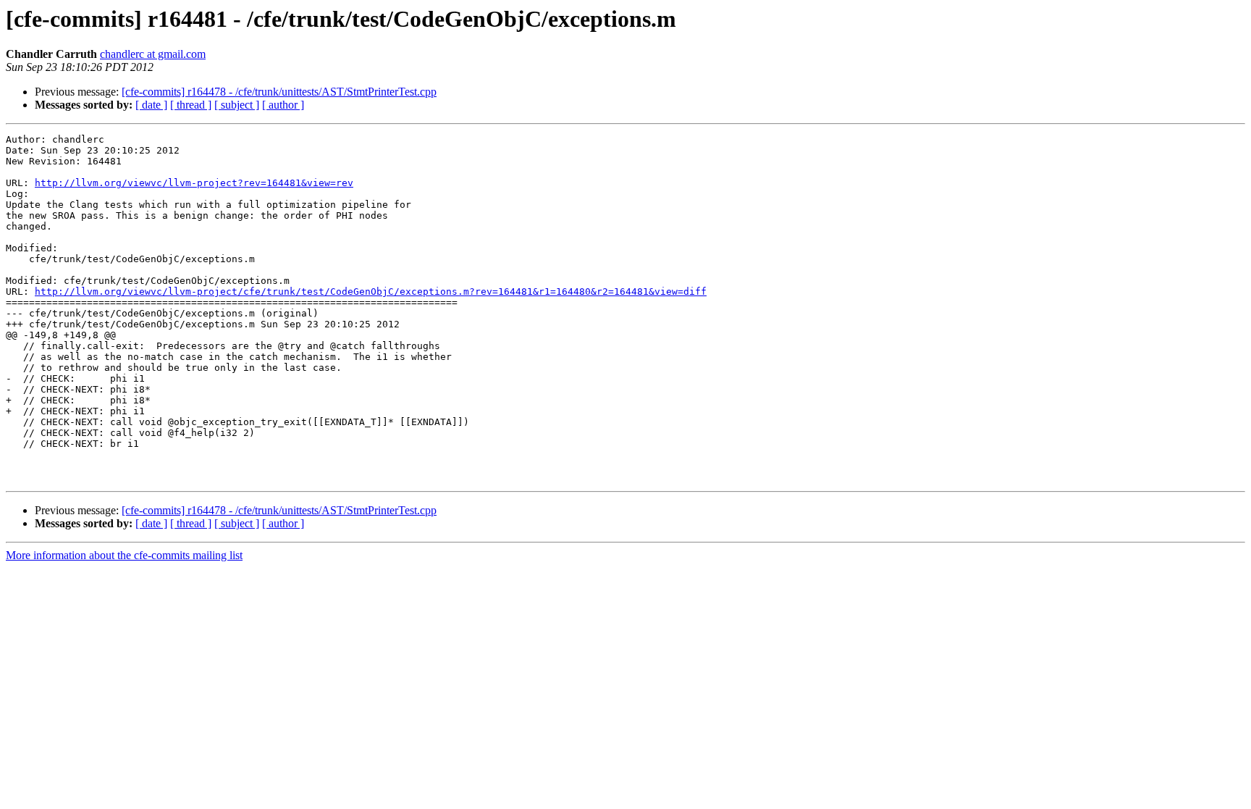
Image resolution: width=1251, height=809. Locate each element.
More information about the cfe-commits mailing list (124, 555)
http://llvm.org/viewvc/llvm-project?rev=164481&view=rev (194, 182)
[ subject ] (236, 104)
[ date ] (151, 104)
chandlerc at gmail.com (153, 54)
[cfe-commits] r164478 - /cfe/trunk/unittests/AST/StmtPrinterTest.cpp (279, 91)
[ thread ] (190, 104)
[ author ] (283, 104)
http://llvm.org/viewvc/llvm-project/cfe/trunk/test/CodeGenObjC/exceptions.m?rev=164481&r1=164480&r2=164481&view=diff (371, 291)
